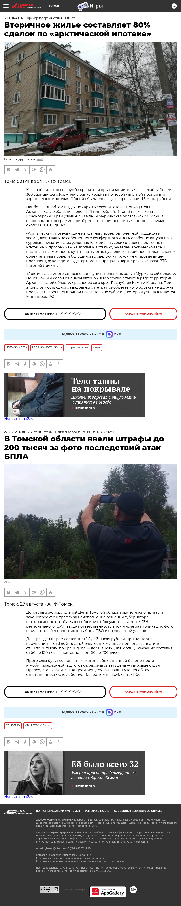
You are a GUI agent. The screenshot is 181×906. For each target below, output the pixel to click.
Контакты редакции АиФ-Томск (58, 811)
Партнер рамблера (74, 889)
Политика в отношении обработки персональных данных (70, 858)
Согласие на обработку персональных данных (63, 855)
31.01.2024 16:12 (13, 18)
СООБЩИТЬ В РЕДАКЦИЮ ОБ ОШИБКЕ (138, 811)
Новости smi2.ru (19, 419)
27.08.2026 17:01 (14, 432)
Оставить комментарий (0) (143, 313)
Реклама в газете (97, 811)
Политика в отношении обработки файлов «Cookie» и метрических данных (80, 861)
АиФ (40, 159)
